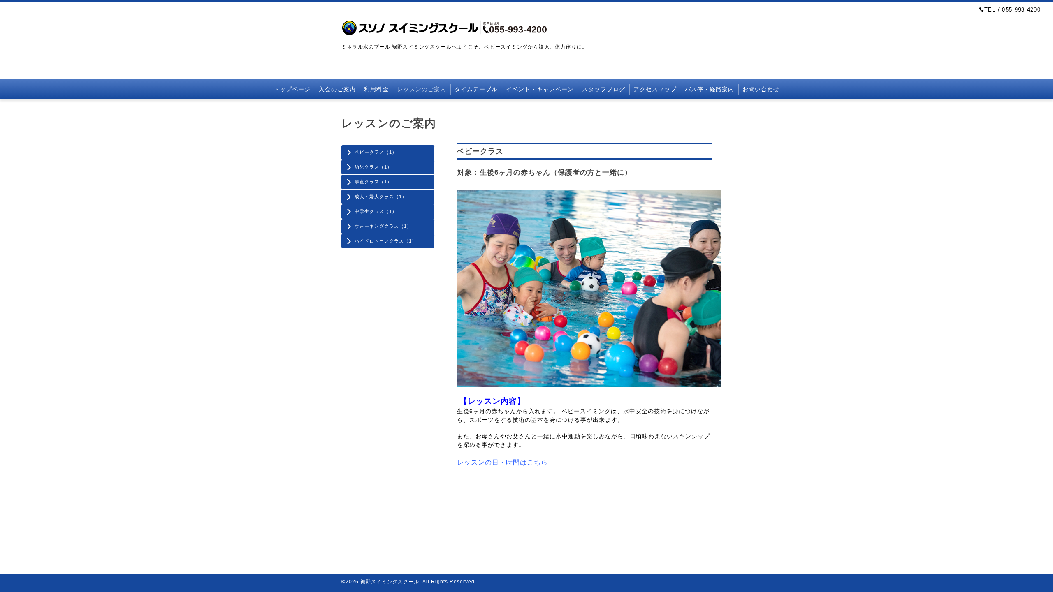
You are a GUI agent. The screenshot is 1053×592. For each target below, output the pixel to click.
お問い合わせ (760, 89)
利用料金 (376, 89)
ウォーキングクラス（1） (383, 226)
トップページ (292, 89)
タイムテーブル (476, 89)
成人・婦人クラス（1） (381, 196)
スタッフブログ (603, 89)
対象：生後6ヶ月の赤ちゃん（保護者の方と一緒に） (544, 172)
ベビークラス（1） (376, 152)
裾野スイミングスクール (389, 582)
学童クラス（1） (373, 181)
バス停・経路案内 (709, 89)
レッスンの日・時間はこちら (502, 462)
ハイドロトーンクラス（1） (386, 240)
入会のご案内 (337, 89)
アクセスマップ (655, 89)
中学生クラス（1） (376, 211)
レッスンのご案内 (421, 89)
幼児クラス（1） (373, 166)
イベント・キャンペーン (540, 89)
